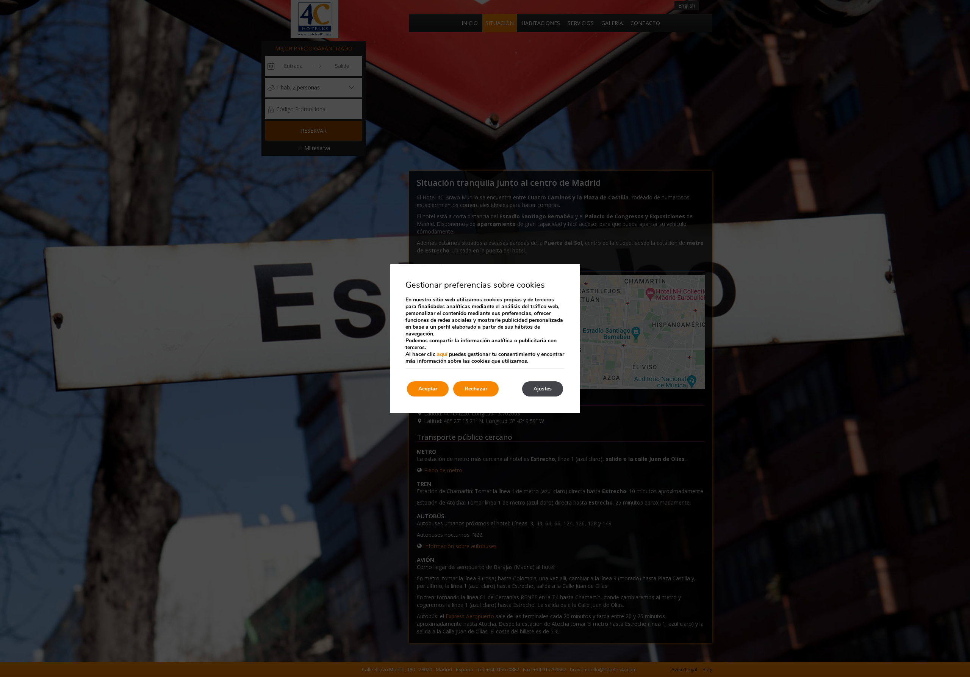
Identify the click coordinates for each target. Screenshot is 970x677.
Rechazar (476, 388)
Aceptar (427, 388)
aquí (442, 354)
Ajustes (543, 388)
